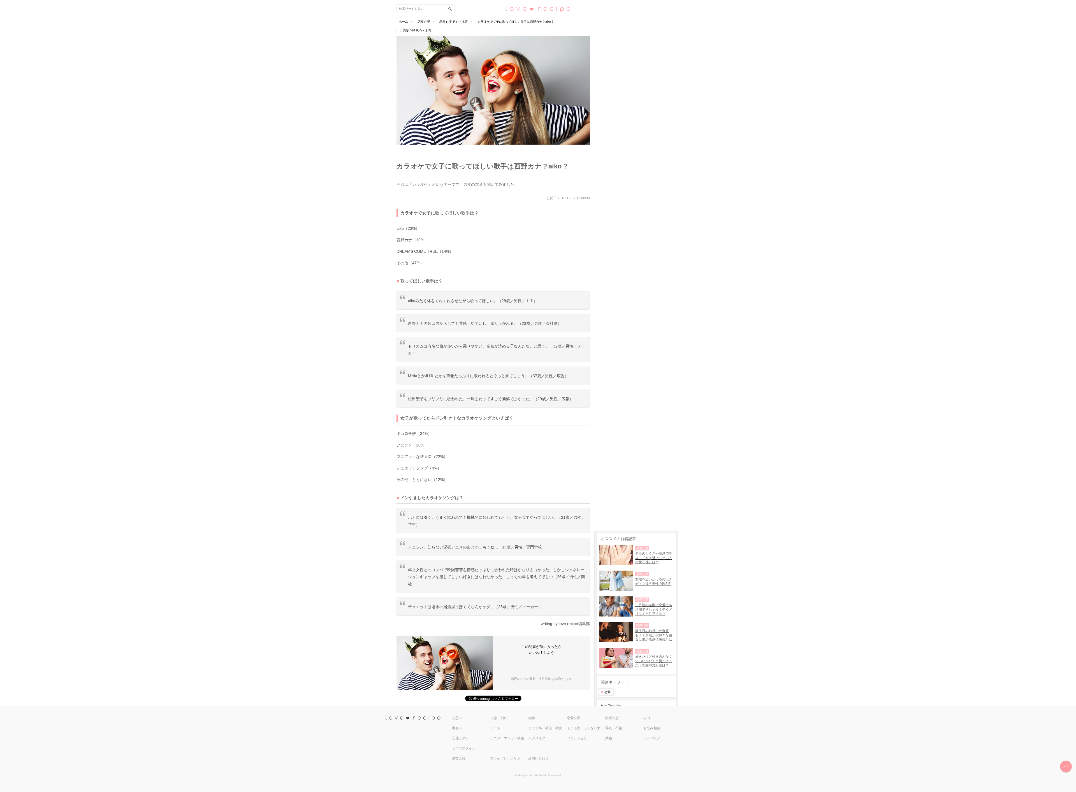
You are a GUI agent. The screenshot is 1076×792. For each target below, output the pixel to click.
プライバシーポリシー (507, 758)
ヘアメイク (536, 738)
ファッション (577, 738)
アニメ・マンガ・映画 (507, 738)
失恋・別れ (498, 718)
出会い (457, 728)
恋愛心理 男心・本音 (417, 30)
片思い (457, 718)
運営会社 (458, 758)
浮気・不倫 (613, 728)
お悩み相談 (651, 728)
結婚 (531, 718)
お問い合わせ (538, 758)
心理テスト (460, 738)
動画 (608, 738)
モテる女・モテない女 (583, 728)
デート (495, 728)
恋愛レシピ (538, 8)
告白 (646, 718)
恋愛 (607, 692)
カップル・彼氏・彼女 (545, 728)
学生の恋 (612, 718)
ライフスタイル (464, 748)
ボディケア (651, 738)
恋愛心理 (573, 718)
